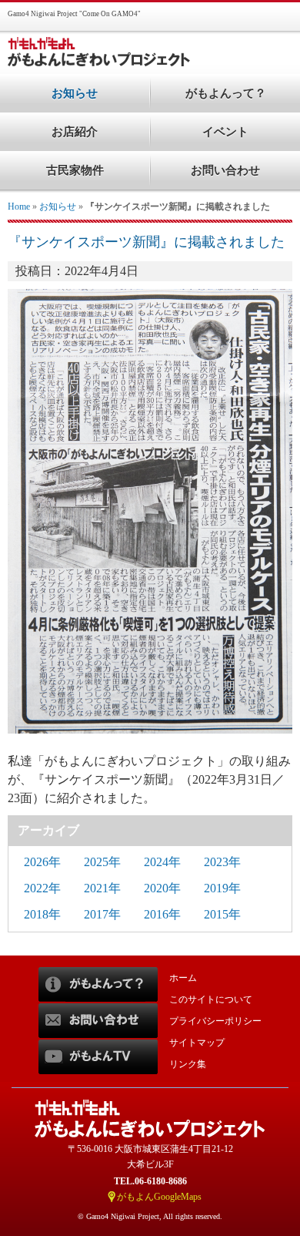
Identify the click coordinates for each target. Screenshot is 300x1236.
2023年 (222, 861)
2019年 (222, 888)
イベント (225, 132)
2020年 (162, 888)
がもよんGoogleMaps (159, 1196)
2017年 (102, 914)
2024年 (162, 861)
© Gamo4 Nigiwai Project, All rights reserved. (150, 1216)
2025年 (102, 861)
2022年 (42, 888)
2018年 (42, 914)
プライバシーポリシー (215, 1021)
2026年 (42, 861)
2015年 (222, 914)
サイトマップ (197, 1042)
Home (19, 206)
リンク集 (187, 1064)
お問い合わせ (225, 170)
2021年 (102, 888)
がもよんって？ (225, 93)
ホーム (183, 977)
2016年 (162, 914)
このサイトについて (210, 999)
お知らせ (57, 206)
